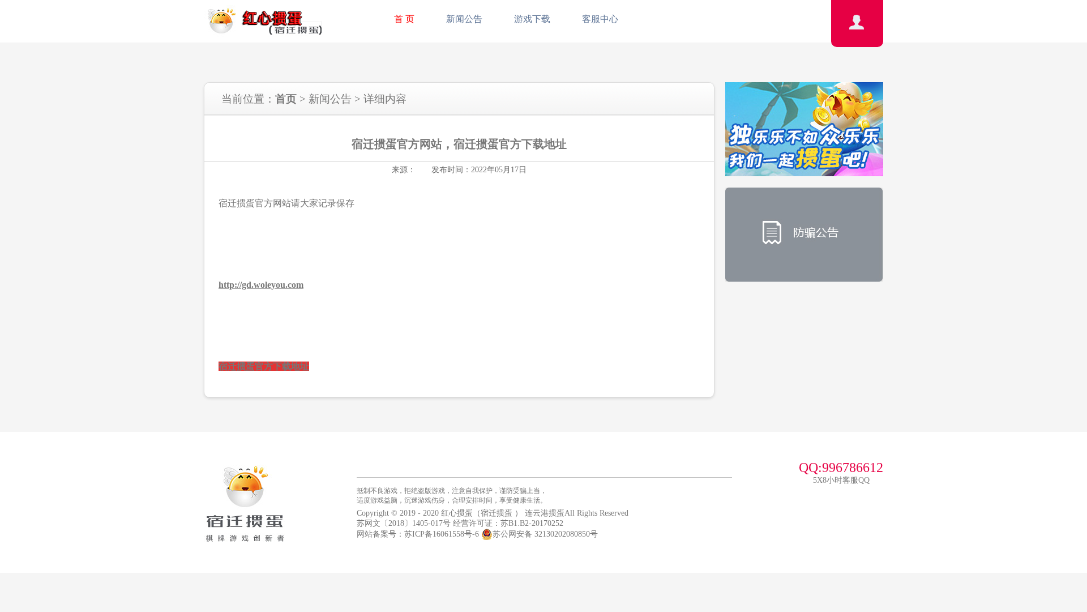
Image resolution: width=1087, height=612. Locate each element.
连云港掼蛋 (544, 513)
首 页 (404, 19)
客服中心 (600, 19)
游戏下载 (532, 19)
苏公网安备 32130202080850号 (545, 534)
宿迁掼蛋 (496, 513)
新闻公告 (464, 19)
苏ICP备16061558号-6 (441, 534)
